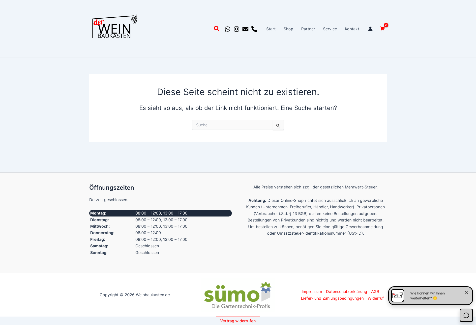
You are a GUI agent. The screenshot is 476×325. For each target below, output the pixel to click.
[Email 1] (245, 29)
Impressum (312, 291)
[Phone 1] (254, 29)
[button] (217, 29)
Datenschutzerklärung (346, 291)
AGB (375, 291)
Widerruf (376, 298)
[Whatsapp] (228, 29)
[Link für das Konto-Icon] (370, 29)
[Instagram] (236, 29)
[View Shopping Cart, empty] (382, 29)
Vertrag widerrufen (238, 320)
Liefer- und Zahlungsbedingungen (332, 298)
